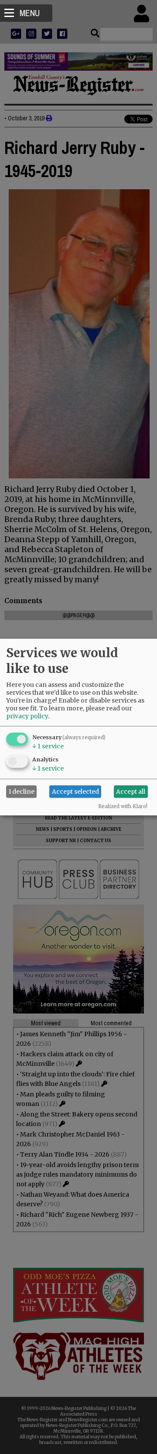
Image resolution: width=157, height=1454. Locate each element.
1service (48, 746)
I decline (21, 791)
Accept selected (75, 791)
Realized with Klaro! (122, 806)
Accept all (130, 791)
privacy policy (27, 716)
